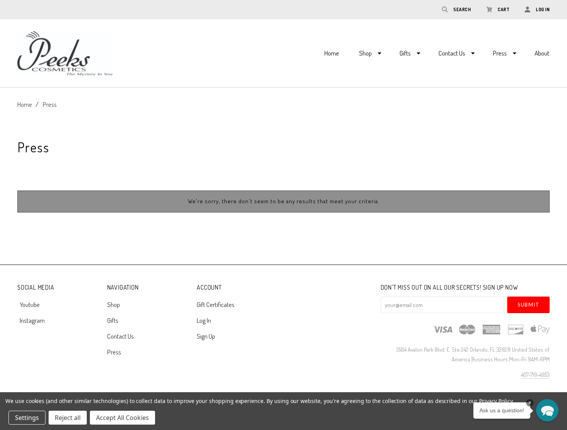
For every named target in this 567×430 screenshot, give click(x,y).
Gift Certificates (216, 304)
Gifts (405, 53)
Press (500, 53)
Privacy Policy (496, 401)
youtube (30, 304)
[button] (547, 410)
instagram (32, 320)
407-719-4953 (535, 374)
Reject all (68, 417)
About (542, 53)
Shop (365, 53)
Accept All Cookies (122, 417)
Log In (204, 320)
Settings (27, 417)
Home (331, 53)
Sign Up (206, 335)
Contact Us (452, 53)
